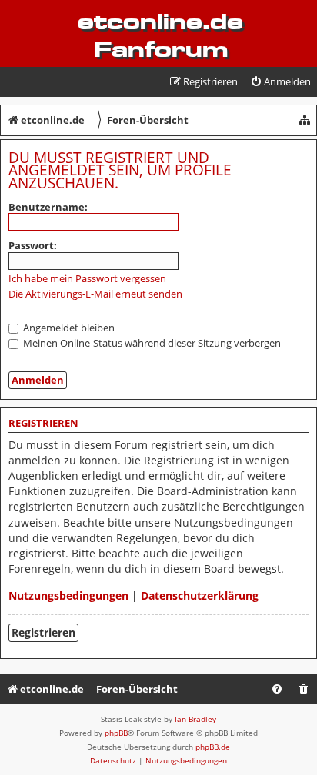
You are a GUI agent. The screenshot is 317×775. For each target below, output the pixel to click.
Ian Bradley (195, 718)
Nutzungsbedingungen (68, 595)
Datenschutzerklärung (200, 595)
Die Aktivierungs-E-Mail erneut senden (95, 294)
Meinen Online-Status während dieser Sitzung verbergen (151, 343)
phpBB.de (212, 746)
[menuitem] (280, 82)
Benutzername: (48, 207)
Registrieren (43, 632)
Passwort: (32, 245)
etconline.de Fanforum (160, 35)
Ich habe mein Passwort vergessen (87, 278)
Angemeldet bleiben (68, 327)
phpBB (116, 732)
